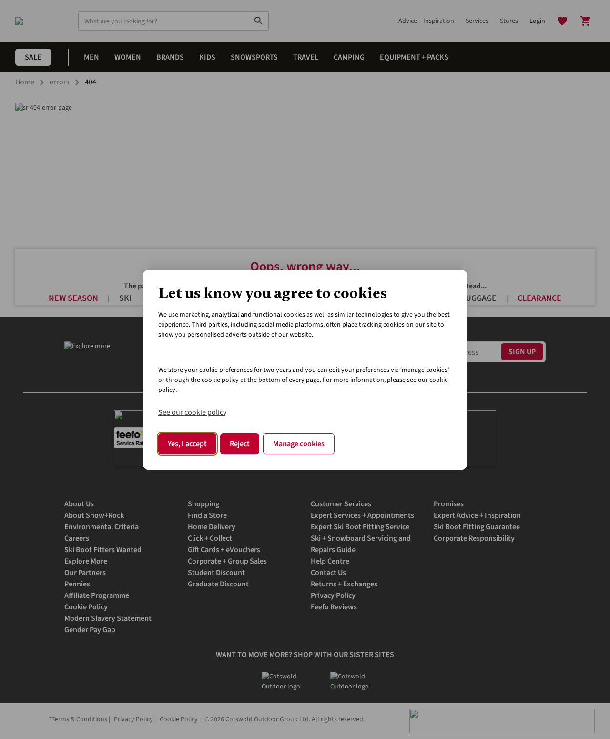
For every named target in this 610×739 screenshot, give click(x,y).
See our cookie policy (192, 412)
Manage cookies (299, 444)
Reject (240, 444)
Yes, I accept (187, 444)
